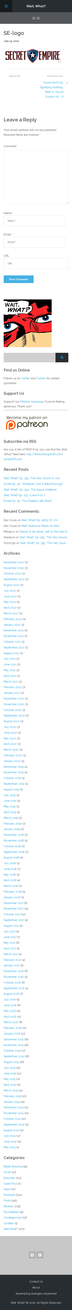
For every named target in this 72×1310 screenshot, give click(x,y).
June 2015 (10, 1073)
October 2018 (12, 846)
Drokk (7, 1172)
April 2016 (10, 1016)
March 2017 (11, 954)
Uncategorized (13, 1217)
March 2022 (11, 613)
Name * (8, 213)
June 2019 (10, 800)
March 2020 (11, 749)
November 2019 (14, 772)
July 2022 (10, 590)
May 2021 (10, 670)
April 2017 (10, 948)
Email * (8, 234)
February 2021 (13, 687)
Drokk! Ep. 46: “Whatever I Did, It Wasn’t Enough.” (34, 483)
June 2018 (10, 868)
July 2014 (10, 1135)
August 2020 (12, 721)
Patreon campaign (32, 401)
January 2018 (12, 897)
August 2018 (11, 857)
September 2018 (14, 852)
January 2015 (12, 1101)
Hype (7, 1189)
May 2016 (10, 1010)
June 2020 (10, 732)
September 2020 (14, 715)
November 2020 (14, 704)
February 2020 (13, 755)
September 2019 (14, 783)
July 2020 (10, 726)
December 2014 (14, 1107)
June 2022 (10, 596)
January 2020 (12, 761)
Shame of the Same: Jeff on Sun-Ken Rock (45, 531)
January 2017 (12, 965)
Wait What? (11, 1229)
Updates (9, 1223)
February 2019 (13, 823)
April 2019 (10, 812)
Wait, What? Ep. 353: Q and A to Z (24, 495)
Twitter (25, 378)
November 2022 (14, 568)
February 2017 (12, 959)
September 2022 (14, 579)
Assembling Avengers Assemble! (36, 1293)
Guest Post (10, 1183)
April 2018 (10, 880)
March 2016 (11, 1022)
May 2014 (10, 1147)
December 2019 (14, 766)
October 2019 (12, 778)
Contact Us (36, 1281)
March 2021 (11, 681)
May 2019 (10, 806)
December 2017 (13, 903)
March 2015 (11, 1090)
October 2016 (12, 982)
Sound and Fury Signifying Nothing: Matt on (51, 89)
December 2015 (13, 1039)
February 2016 (13, 1027)
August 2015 (11, 1062)
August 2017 (11, 925)
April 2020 (10, 743)
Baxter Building (13, 1166)
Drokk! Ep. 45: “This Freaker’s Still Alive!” (28, 500)
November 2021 (14, 636)
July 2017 (9, 931)
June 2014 (10, 1141)
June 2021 (10, 664)
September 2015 (14, 1056)
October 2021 (12, 641)
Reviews (9, 1206)
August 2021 (11, 653)
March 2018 (11, 885)
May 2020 (10, 738)
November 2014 (14, 1113)
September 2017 (14, 920)
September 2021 (14, 647)
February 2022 (13, 619)
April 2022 (10, 607)
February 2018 (13, 891)
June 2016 (10, 1005)
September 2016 (14, 988)
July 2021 (10, 658)
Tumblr (41, 378)
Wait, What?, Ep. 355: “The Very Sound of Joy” (32, 478)
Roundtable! (11, 1212)
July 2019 (10, 795)
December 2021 (14, 630)
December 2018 (14, 834)
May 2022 (10, 601)
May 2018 (10, 874)
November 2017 (13, 908)
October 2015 (12, 1050)
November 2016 (14, 976)
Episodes (9, 1177)
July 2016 (10, 999)
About (36, 1287)
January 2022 (12, 624)
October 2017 (12, 914)
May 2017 (9, 942)
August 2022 (11, 584)
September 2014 (14, 1124)
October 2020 (12, 710)
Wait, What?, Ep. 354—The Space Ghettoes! (30, 489)
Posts (7, 1200)
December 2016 (14, 971)
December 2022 (14, 562)
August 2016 (11, 993)
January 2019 (12, 829)
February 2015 (12, 1096)
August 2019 (11, 789)
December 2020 (14, 698)
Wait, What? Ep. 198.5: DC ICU (40, 520)
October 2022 (12, 573)
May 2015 (9, 1079)
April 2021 (10, 675)
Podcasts (9, 1194)
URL (6, 255)
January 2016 (12, 1033)
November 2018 (14, 840)
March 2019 (11, 817)
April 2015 (10, 1084)
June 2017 (10, 937)
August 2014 (11, 1130)
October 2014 (12, 1118)
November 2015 (13, 1045)
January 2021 (12, 692)
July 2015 (9, 1067)
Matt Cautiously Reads (41, 525)
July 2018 (10, 863)
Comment (10, 146)
